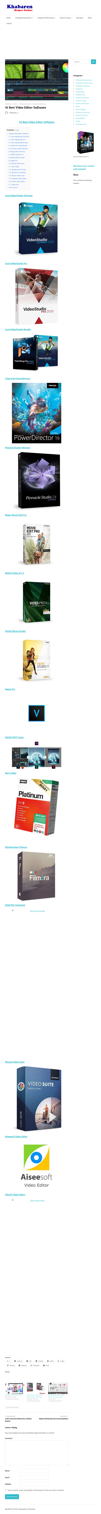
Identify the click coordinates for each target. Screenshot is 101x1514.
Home (8, 17)
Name (7, 1470)
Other (90, 17)
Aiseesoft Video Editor (16, 1136)
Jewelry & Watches (82, 103)
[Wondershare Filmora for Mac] (15, 1388)
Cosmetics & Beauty (83, 86)
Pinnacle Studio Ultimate (17, 447)
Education (79, 17)
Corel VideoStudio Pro (16, 263)
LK (18, 112)
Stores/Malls (80, 118)
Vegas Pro (10, 689)
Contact (9, 23)
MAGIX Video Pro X (14, 573)
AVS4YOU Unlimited (15, 905)
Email (7, 1477)
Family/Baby (80, 91)
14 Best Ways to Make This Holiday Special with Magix (35, 1396)
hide (17, 130)
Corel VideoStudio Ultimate (18, 195)
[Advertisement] (50, 41)
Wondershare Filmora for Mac (13, 1395)
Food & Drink (80, 94)
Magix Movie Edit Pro (16, 515)
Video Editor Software (12, 1407)
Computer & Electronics (45, 17)
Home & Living (65, 17)
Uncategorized (81, 124)
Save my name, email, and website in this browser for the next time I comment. (36, 1490)
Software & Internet (25, 104)
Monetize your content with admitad (83, 167)
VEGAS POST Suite (14, 737)
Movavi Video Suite (14, 1062)
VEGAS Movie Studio (15, 631)
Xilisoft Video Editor (15, 1194)
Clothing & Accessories (23, 17)
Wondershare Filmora (16, 847)
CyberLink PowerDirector (17, 378)
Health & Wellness (82, 97)
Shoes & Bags (81, 109)
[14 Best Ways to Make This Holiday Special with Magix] (36, 1388)
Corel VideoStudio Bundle (18, 329)
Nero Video (10, 773)
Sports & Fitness (81, 115)
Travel (78, 121)
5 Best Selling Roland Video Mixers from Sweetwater (56, 1396)
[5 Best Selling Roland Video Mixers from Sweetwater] (58, 1388)
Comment (9, 1438)
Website (8, 1484)
